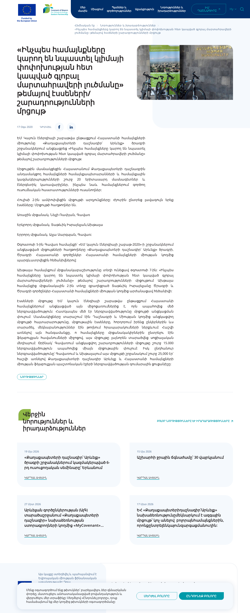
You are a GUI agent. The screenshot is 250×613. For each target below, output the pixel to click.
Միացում (97, 9)
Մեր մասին (82, 9)
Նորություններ (32, 377)
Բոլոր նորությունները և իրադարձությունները (193, 421)
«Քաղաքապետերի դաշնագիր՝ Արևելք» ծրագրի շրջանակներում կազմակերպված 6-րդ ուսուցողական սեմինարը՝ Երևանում (67, 462)
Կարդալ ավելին (35, 477)
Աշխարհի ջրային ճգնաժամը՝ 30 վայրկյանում (180, 457)
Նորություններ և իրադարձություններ (172, 9)
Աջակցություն (144, 9)
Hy (231, 9)
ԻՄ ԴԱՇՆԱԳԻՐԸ (207, 9)
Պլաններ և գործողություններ (119, 9)
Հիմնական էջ (85, 25)
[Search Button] (242, 9)
